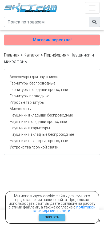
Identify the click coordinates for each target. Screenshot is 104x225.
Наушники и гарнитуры (30, 128)
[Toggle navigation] (92, 8)
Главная (11, 55)
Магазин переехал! (52, 39)
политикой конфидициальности (64, 209)
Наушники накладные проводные (39, 141)
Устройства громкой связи (34, 147)
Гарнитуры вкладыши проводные (39, 89)
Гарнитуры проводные (29, 96)
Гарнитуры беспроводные (32, 83)
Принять (52, 217)
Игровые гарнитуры (27, 102)
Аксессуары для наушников (34, 77)
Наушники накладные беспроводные (42, 134)
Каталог (32, 55)
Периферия (55, 55)
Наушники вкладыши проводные (38, 121)
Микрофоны (20, 109)
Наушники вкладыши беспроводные (41, 115)
